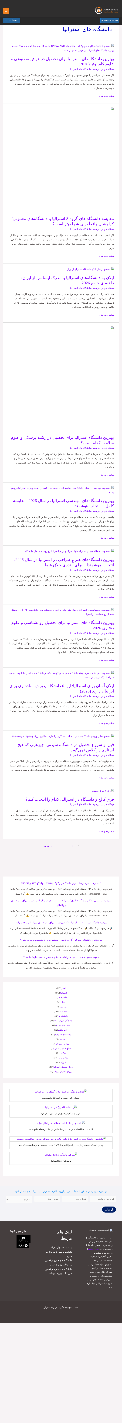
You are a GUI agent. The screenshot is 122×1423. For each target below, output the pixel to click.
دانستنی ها (63, 1011)
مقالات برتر (63, 1058)
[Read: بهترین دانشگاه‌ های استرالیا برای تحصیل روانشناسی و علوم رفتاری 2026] (61, 612)
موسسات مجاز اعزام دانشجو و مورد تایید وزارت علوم (59, 1251)
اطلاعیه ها (63, 997)
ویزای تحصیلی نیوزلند (62, 1071)
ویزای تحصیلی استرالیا (63, 1067)
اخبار (63, 988)
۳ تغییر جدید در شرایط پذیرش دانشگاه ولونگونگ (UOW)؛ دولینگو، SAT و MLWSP (61, 883)
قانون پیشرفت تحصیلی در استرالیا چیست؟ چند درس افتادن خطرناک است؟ (61, 957)
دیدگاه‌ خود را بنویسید (103, 69)
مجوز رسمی (93, 1249)
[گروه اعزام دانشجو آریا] (107, 11)
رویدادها (62, 1039)
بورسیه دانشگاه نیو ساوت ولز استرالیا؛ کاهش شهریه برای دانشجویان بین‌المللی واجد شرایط (61, 922)
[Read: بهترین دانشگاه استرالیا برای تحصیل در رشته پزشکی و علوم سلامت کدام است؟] (61, 378)
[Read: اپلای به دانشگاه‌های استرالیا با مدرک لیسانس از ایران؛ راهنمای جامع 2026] (90, 269)
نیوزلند (63, 1062)
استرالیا (63, 993)
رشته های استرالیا (63, 1034)
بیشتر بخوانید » (106, 95)
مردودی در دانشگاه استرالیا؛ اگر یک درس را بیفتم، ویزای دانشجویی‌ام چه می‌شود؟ (61, 940)
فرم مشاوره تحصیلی (109, 20)
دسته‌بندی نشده (63, 1025)
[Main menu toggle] (6, 11)
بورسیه (63, 1007)
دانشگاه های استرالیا (80, 69)
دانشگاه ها (63, 1016)
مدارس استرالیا (62, 1044)
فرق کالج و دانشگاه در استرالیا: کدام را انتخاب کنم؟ (69, 799)
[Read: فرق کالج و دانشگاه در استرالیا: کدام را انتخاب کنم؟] (103, 791)
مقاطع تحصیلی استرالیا (62, 1048)
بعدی (48, 846)
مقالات (64, 1053)
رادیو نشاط (63, 1030)
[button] (6, 2)
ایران (63, 1002)
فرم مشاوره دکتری (11, 20)
